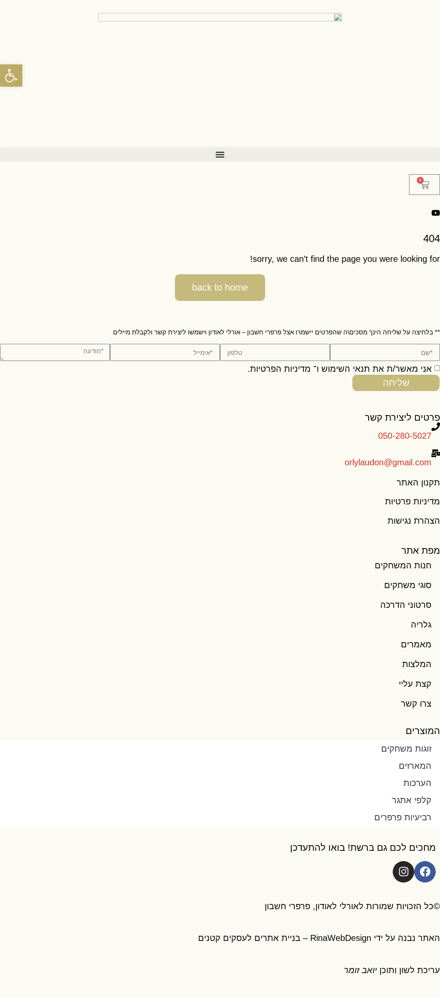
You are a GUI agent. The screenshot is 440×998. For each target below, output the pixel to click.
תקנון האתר (418, 482)
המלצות (416, 664)
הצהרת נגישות (414, 520)
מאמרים (416, 644)
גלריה (421, 624)
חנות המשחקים (403, 565)
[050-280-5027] (435, 426)
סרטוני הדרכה (405, 605)
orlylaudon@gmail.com (388, 462)
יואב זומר (360, 970)
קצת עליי (415, 684)
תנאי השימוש (345, 368)
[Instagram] (403, 872)
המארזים (415, 765)
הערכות (417, 783)
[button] (220, 154)
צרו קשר (416, 703)
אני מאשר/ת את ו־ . (340, 368)
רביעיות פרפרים (402, 817)
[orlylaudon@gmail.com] (435, 453)
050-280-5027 (404, 435)
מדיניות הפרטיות (280, 368)
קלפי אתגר (411, 800)
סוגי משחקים (407, 585)
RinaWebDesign (340, 938)
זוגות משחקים (406, 748)
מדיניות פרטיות (412, 501)
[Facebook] (425, 872)
